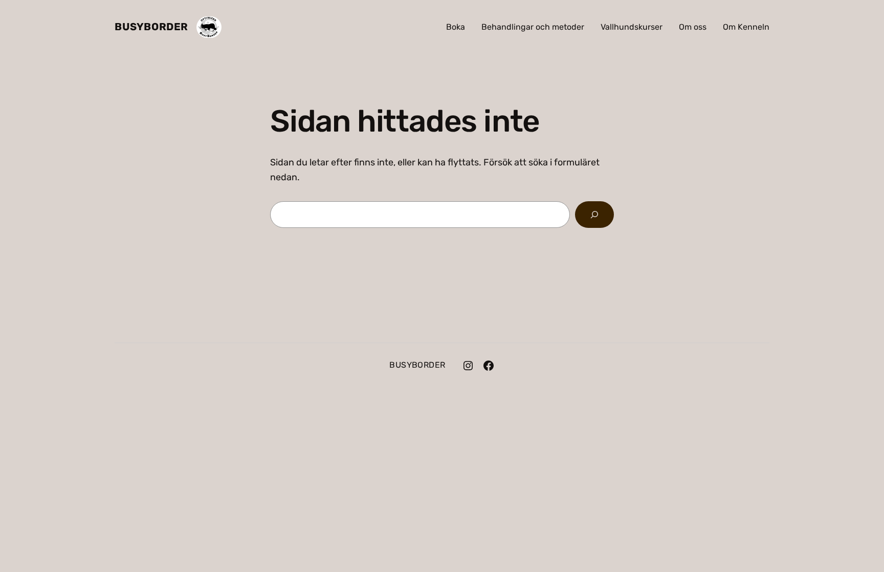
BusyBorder (151, 26)
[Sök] (594, 214)
